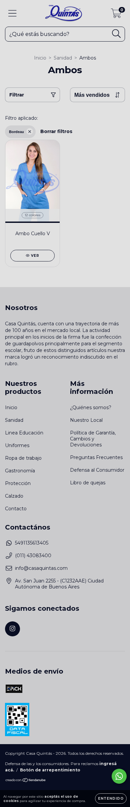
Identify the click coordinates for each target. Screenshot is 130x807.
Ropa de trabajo (23, 458)
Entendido (111, 798)
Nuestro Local (86, 420)
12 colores (32, 215)
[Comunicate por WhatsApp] (119, 776)
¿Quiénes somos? (90, 407)
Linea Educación (24, 433)
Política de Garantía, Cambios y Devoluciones (93, 439)
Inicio (40, 58)
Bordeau (16, 132)
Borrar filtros (56, 131)
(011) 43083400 (33, 556)
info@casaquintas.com (41, 568)
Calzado (14, 496)
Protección (18, 483)
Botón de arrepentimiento (50, 769)
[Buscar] (116, 34)
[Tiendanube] (26, 780)
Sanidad (63, 58)
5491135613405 (31, 543)
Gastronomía (20, 471)
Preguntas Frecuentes (96, 457)
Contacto (16, 509)
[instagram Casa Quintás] (12, 628)
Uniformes (17, 445)
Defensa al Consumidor (97, 470)
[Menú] (12, 13)
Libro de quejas (87, 483)
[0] (116, 15)
